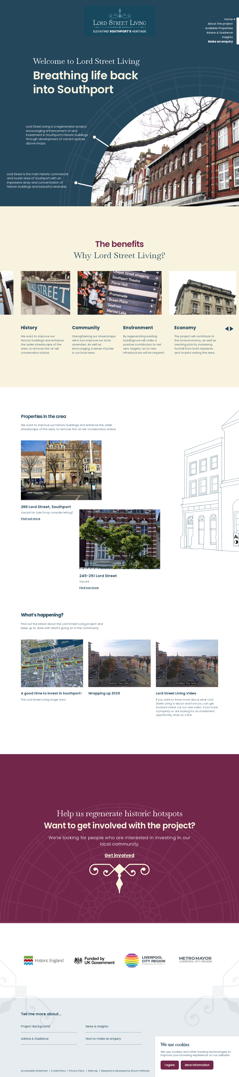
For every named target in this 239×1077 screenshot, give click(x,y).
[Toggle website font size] (236, 536)
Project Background (35, 1027)
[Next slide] (231, 328)
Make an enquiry (220, 41)
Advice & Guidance (220, 32)
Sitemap (93, 1071)
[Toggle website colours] (236, 541)
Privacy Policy (77, 1071)
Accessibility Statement (34, 1071)
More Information (197, 1065)
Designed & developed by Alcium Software (125, 1071)
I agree (170, 1065)
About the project (220, 23)
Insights (227, 37)
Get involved (119, 855)
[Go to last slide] (227, 328)
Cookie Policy (58, 1071)
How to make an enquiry (103, 1039)
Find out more (30, 518)
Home (228, 19)
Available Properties (219, 28)
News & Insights (97, 1027)
